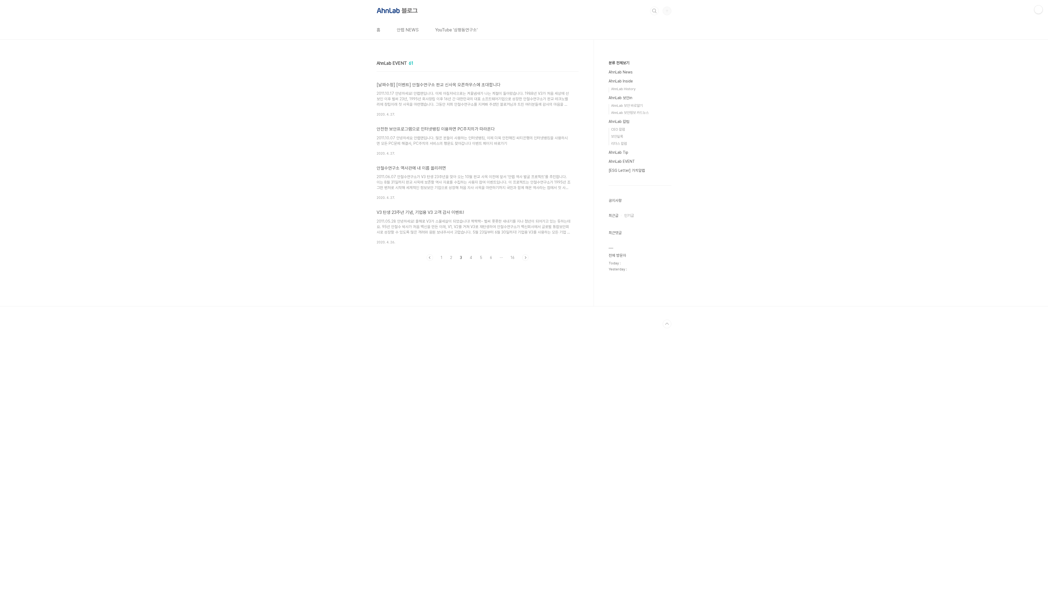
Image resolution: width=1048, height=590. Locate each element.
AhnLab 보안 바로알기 (627, 106)
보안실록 (617, 136)
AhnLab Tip (618, 152)
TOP (667, 324)
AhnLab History (623, 89)
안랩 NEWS (408, 30)
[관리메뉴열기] (1038, 9)
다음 (525, 257)
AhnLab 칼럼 (619, 121)
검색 (654, 11)
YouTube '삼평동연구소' (456, 30)
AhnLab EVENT (622, 161)
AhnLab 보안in (620, 98)
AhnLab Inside (621, 81)
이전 (430, 257)
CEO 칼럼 (618, 129)
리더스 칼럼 (619, 143)
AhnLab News (621, 72)
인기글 (629, 215)
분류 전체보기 (619, 63)
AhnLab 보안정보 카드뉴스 (630, 113)
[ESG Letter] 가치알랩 (627, 170)
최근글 (613, 215)
